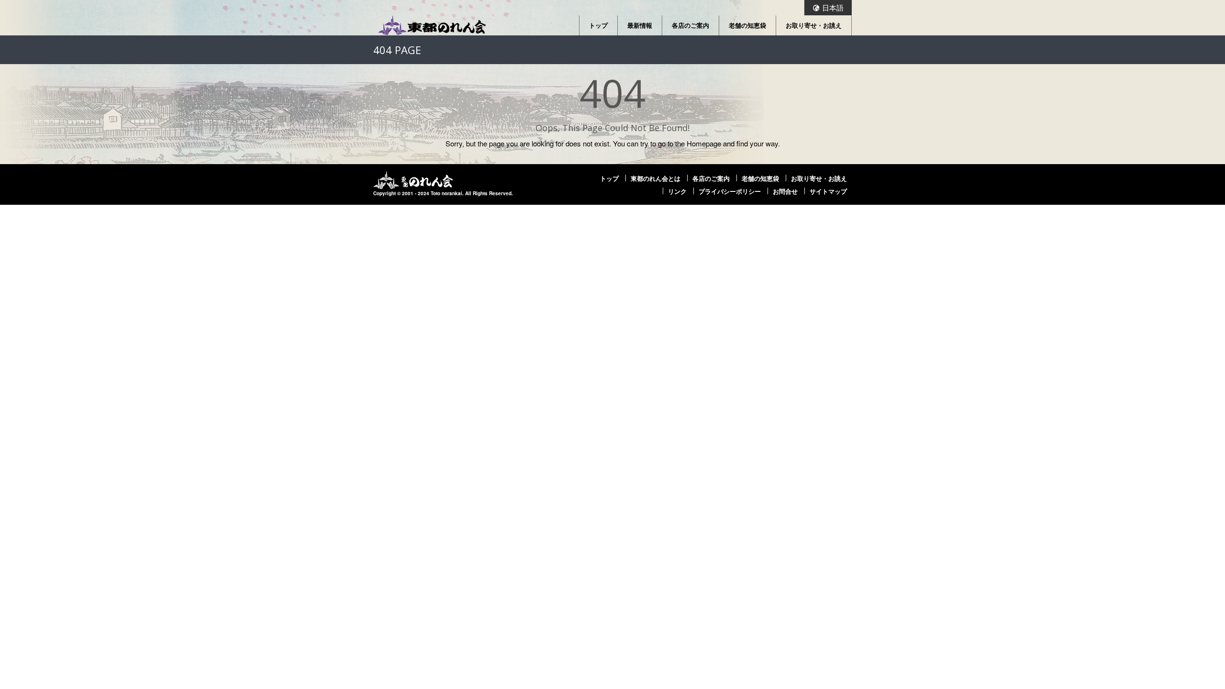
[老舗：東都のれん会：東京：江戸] (432, 25)
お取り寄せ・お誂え (814, 25)
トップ (598, 25)
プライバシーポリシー (730, 191)
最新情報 (639, 25)
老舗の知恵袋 (747, 25)
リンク (677, 191)
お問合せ (785, 191)
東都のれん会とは (655, 178)
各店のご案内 (690, 25)
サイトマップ (828, 191)
